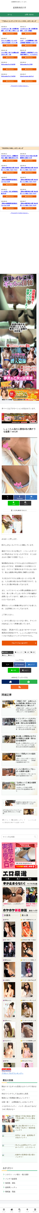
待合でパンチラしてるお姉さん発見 (15, 1094)
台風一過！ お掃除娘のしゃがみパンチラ (17, 1102)
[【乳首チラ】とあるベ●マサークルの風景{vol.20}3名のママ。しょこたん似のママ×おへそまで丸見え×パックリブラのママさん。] (12, 524)
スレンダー (20, 652)
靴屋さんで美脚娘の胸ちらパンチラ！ (16, 1098)
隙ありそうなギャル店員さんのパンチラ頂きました (19, 1088)
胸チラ (12, 655)
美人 (5, 655)
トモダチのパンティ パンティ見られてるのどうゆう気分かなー (19, 1107)
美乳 (33, 652)
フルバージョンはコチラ (20, 643)
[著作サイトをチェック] (10, 682)
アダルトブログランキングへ (12, 1073)
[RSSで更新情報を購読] (19, 687)
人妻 (27, 652)
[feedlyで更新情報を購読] (28, 682)
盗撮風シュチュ (8, 652)
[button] (25, 503)
